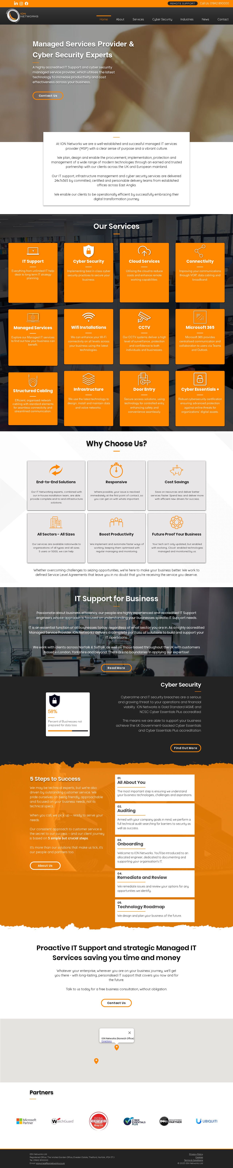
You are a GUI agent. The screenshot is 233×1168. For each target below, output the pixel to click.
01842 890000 (219, 3)
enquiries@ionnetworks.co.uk (50, 1163)
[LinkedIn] (16, 3)
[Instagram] (21, 3)
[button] (138, 17)
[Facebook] (26, 3)
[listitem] (33, 273)
